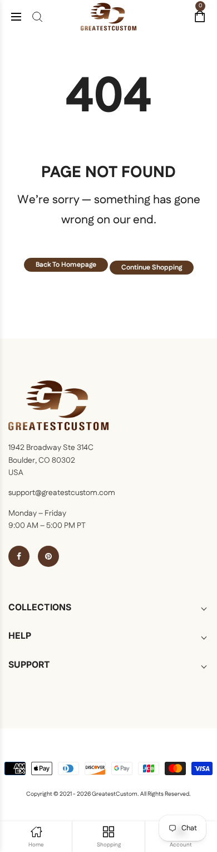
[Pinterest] (48, 556)
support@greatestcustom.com (61, 492)
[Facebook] (18, 556)
